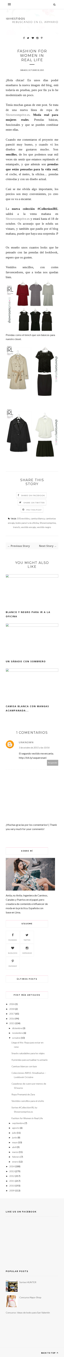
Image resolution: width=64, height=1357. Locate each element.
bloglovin (12, 953)
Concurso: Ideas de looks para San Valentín (28, 1312)
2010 (12, 1185)
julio (14, 1132)
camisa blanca (38, 518)
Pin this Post (34, 510)
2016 (12, 1018)
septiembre (18, 1123)
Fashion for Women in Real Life (27, 1118)
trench (16, 527)
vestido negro (44, 527)
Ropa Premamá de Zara (23, 1094)
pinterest (13, 966)
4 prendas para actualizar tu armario (29, 1059)
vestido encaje (28, 527)
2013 (12, 1171)
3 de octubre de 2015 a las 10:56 (34, 747)
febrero (16, 1156)
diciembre (17, 1028)
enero (15, 1161)
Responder (52, 763)
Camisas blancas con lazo (24, 1066)
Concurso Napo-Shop (30, 1297)
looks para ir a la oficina (27, 522)
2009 (12, 1190)
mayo (15, 1142)
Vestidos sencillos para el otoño (27, 1101)
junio (14, 1137)
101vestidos (23, 518)
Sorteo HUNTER (27, 1282)
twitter (27, 940)
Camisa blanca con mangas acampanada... (27, 708)
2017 (12, 1013)
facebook (12, 940)
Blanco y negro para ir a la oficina (28, 614)
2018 (12, 1009)
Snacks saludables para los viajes (28, 1053)
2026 (12, 1004)
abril (14, 1147)
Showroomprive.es (18, 114)
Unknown (26, 742)
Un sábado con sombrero (26, 661)
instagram (27, 953)
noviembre (17, 1032)
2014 (12, 1166)
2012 (12, 1176)
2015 (12, 1023)
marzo (15, 1152)
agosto (15, 1127)
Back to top (48, 1353)
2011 (12, 1180)
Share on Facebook (33, 495)
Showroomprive (48, 522)
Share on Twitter (34, 502)
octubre (16, 1037)
